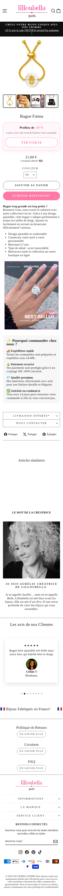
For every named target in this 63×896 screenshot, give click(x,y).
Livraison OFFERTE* (31, 415)
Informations (31, 798)
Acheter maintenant (31, 196)
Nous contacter (31, 423)
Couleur (30, 168)
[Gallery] (31, 73)
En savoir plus (31, 734)
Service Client (31, 815)
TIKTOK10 (31, 142)
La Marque (31, 807)
